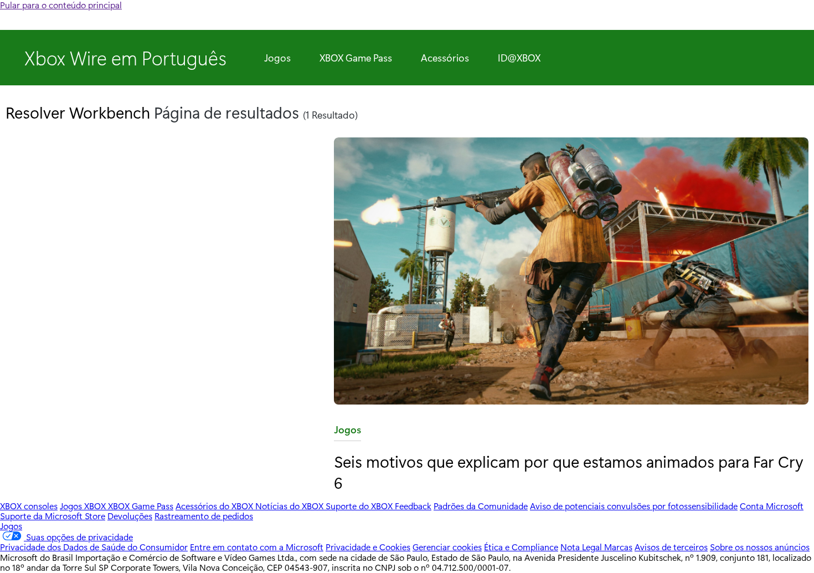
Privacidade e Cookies (368, 546)
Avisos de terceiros (671, 546)
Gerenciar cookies (447, 546)
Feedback (413, 505)
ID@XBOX (519, 57)
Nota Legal (582, 546)
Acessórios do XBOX (215, 505)
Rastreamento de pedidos (203, 515)
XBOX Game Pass (356, 57)
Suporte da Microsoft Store (52, 515)
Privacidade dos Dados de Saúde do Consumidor (94, 546)
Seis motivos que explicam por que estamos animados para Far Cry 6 (568, 471)
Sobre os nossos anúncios (760, 546)
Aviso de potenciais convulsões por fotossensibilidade (634, 505)
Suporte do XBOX (360, 505)
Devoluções (129, 515)
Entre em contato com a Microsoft (256, 546)
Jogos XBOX (84, 505)
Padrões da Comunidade (481, 505)
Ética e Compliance (521, 546)
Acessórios (445, 57)
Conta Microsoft (771, 505)
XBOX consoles (29, 505)
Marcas (618, 546)
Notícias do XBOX (290, 505)
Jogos (277, 57)
